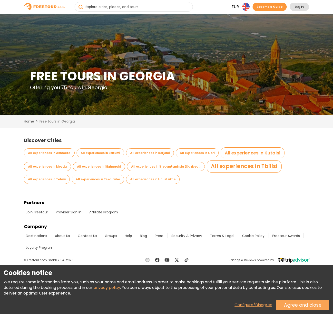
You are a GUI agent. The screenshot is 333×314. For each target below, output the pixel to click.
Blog (143, 235)
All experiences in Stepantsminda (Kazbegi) (166, 166)
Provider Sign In (68, 212)
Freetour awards (286, 235)
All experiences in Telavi (47, 179)
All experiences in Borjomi (150, 153)
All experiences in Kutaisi (252, 153)
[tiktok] (186, 260)
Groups (111, 235)
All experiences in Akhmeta (49, 153)
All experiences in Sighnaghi (99, 166)
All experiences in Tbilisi (244, 166)
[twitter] (177, 260)
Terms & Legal (222, 235)
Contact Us (87, 235)
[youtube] (167, 260)
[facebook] (157, 260)
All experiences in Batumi (100, 153)
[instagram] (147, 260)
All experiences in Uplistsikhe (153, 179)
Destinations (36, 235)
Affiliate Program (103, 212)
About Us (62, 235)
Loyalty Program (39, 247)
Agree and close (303, 305)
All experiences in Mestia (47, 166)
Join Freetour (37, 212)
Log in (299, 7)
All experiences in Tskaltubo (98, 179)
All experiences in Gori (197, 153)
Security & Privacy (186, 235)
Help (128, 235)
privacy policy (106, 287)
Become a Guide (270, 7)
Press (159, 235)
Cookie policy (253, 235)
